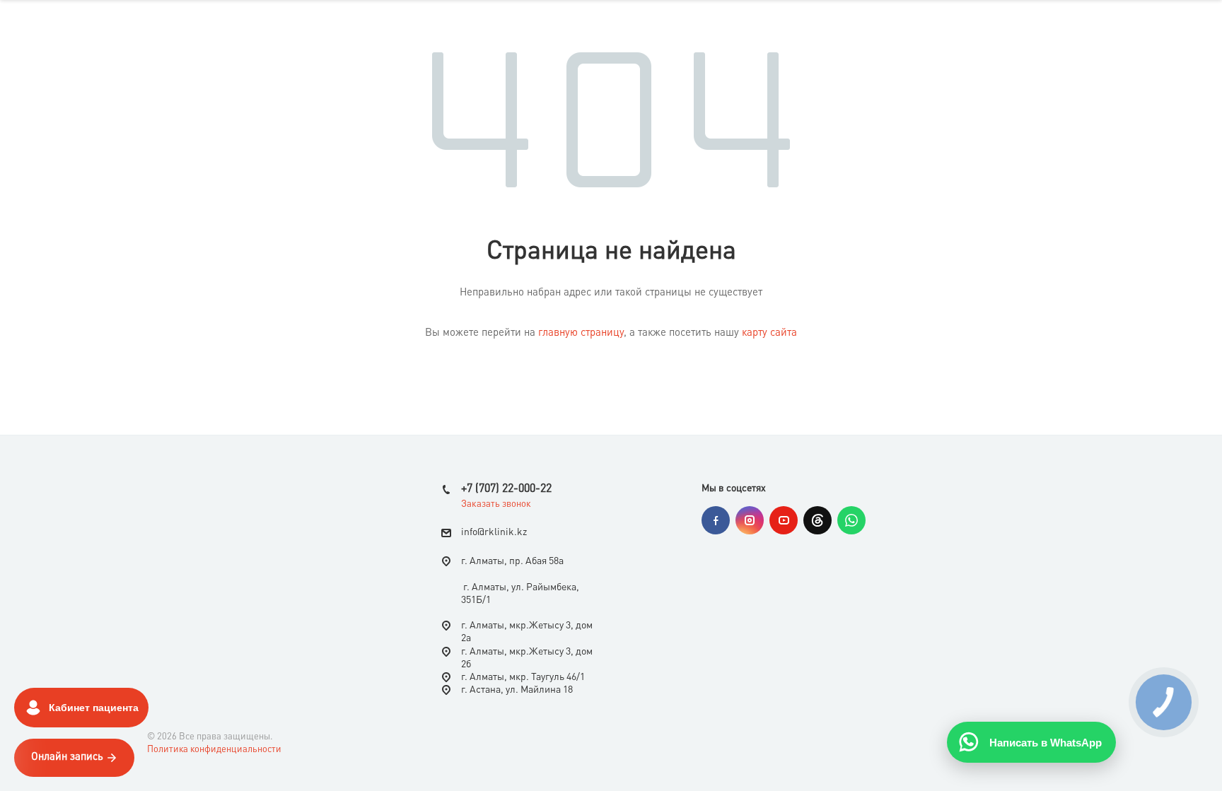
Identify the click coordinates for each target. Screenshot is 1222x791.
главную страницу (581, 333)
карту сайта (769, 333)
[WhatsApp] (851, 520)
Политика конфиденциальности (214, 749)
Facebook (716, 520)
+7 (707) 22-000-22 (506, 489)
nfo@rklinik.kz (495, 532)
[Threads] (817, 520)
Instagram (749, 520)
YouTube (783, 520)
